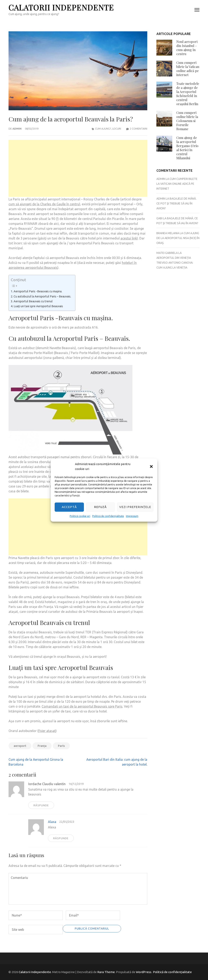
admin (17, 128)
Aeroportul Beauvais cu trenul (33, 301)
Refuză (100, 507)
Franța (42, 745)
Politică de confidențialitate (108, 516)
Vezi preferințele (135, 507)
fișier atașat (47, 731)
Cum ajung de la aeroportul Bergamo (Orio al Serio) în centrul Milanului (187, 147)
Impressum (132, 516)
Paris (61, 745)
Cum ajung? (103, 128)
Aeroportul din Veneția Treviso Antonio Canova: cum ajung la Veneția (174, 262)
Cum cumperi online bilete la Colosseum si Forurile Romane (187, 120)
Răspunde (41, 805)
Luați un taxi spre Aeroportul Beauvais (38, 306)
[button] (151, 466)
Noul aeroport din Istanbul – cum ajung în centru (187, 47)
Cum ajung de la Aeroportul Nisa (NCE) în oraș (177, 238)
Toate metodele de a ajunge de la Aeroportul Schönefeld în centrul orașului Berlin (187, 93)
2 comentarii (138, 128)
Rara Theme (106, 972)
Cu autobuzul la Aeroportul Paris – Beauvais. (42, 296)
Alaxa (52, 822)
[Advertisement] (78, 168)
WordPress (143, 972)
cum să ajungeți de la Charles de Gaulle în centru (44, 204)
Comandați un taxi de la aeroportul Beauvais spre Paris (82, 706)
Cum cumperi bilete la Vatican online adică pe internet (187, 68)
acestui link (128, 238)
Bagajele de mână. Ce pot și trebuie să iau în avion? (176, 203)
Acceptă (69, 507)
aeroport (20, 745)
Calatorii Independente (61, 7)
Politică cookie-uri (80, 516)
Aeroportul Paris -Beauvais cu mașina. (38, 291)
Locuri (116, 128)
